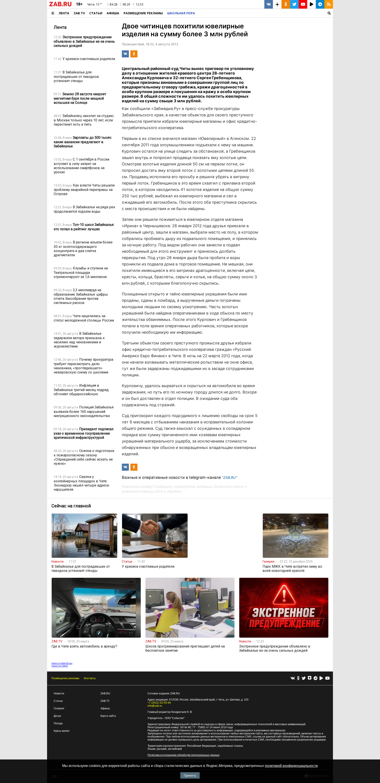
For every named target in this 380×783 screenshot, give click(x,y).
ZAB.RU (105, 693)
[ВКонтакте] (292, 678)
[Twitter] (304, 678)
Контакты (90, 678)
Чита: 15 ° (94, 4)
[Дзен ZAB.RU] (277, 4)
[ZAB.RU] (60, 5)
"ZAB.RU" (229, 477)
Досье (57, 715)
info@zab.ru (155, 705)
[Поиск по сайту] (265, 13)
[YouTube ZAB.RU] (303, 4)
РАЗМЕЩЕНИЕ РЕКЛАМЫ (143, 13)
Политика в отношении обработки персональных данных (183, 755)
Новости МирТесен (61, 663)
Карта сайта (108, 715)
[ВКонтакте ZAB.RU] (268, 4)
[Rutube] (321, 678)
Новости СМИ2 (59, 665)
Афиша (113, 13)
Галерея (59, 708)
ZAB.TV (79, 13)
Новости (59, 693)
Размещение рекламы (65, 678)
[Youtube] (327, 678)
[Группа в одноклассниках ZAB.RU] (285, 4)
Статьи (95, 13)
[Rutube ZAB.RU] (311, 4)
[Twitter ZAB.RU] (294, 4)
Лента (63, 13)
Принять (190, 775)
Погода (58, 723)
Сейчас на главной (71, 506)
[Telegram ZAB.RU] (320, 4)
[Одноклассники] (298, 678)
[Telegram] (315, 678)
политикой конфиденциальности (291, 766)
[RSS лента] (328, 4)
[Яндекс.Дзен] (309, 678)
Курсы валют (62, 730)
